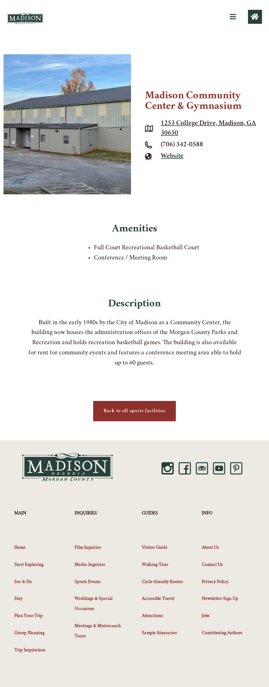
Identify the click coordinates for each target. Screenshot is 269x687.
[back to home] (255, 17)
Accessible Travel (158, 598)
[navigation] (232, 16)
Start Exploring (28, 564)
